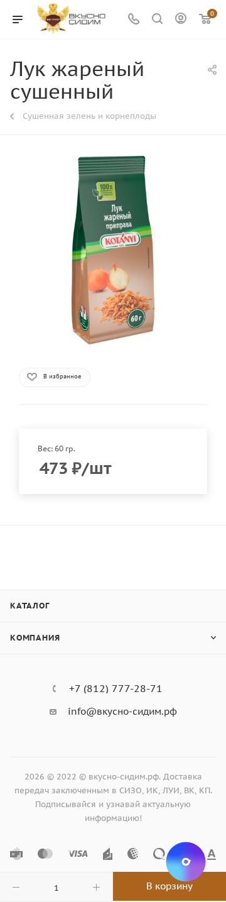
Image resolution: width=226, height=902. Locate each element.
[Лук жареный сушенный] (113, 250)
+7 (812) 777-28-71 (116, 688)
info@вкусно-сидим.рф (122, 711)
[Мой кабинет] (180, 20)
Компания (35, 637)
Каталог (30, 605)
